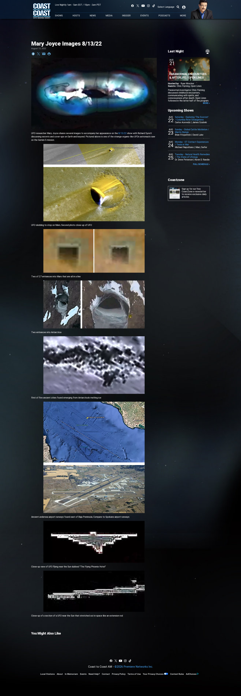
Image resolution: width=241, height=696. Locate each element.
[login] (184, 7)
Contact (106, 674)
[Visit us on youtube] (143, 5)
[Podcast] (207, 51)
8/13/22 (122, 133)
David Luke (198, 134)
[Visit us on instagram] (148, 5)
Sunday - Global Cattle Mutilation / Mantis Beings (192, 130)
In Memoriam (71, 674)
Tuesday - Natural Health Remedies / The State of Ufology (192, 155)
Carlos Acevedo (182, 122)
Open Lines (196, 86)
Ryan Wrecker (187, 83)
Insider (126, 15)
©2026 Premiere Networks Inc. (134, 666)
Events (144, 15)
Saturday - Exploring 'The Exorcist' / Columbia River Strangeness (192, 118)
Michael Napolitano (184, 147)
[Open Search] (178, 7)
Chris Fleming (183, 86)
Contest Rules (177, 674)
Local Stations (47, 674)
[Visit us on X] (137, 5)
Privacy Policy (118, 674)
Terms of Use (134, 674)
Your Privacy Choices (153, 674)
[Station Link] (41, 11)
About (60, 674)
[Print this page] (49, 54)
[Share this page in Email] (44, 54)
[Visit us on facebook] (132, 5)
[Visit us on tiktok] (153, 5)
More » (206, 103)
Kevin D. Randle (202, 159)
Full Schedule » (201, 164)
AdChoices (191, 674)
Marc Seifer (201, 147)
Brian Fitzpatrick (183, 134)
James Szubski (199, 122)
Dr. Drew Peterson (184, 159)
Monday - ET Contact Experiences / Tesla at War (192, 143)
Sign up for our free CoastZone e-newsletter (194, 190)
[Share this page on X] (38, 54)
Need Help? (94, 674)
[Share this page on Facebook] (33, 54)
